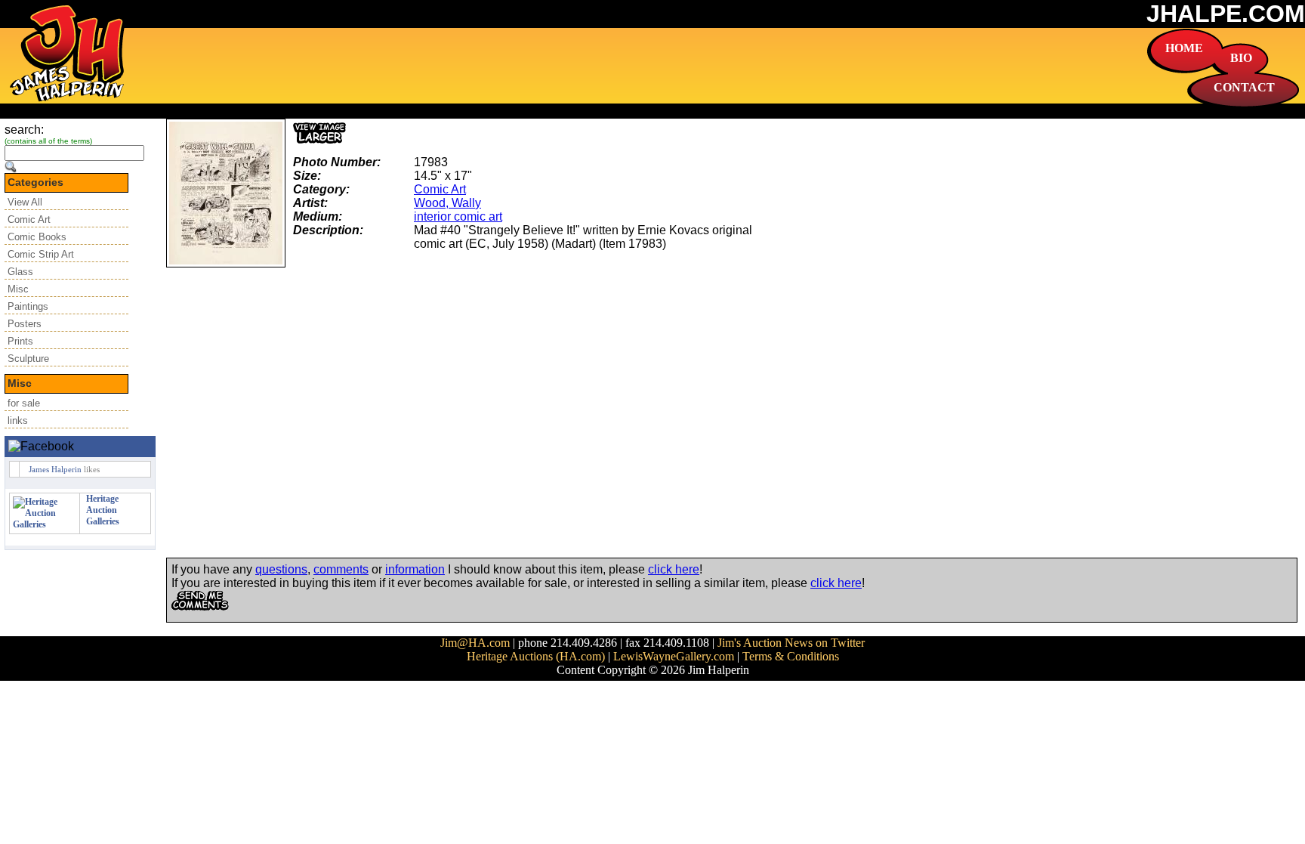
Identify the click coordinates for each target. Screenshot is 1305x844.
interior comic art (458, 216)
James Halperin (55, 469)
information (415, 569)
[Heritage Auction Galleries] (44, 524)
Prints (20, 341)
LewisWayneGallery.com (673, 656)
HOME (1184, 48)
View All (25, 202)
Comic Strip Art (41, 254)
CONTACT (1244, 87)
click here (673, 569)
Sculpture (28, 358)
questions (281, 569)
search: (24, 129)
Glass (20, 271)
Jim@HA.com (475, 642)
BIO (1241, 57)
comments (341, 569)
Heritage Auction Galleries (102, 510)
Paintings (28, 306)
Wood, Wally (447, 202)
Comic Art (29, 219)
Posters (25, 323)
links (18, 420)
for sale (24, 403)
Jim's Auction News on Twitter (791, 642)
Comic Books (37, 237)
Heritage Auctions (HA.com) (536, 656)
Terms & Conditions (790, 656)
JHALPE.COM (1225, 13)
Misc (18, 289)
